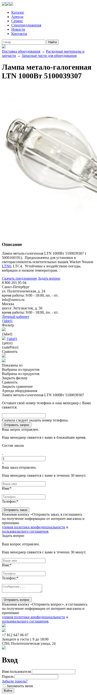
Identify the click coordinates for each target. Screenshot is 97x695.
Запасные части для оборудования (49, 56)
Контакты (19, 34)
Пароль (8, 676)
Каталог (17, 12)
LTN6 (6, 266)
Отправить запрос (16, 425)
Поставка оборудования (21, 51)
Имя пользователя (16, 672)
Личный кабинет (15, 317)
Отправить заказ (15, 510)
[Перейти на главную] (7, 4)
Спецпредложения (26, 25)
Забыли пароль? (15, 681)
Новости (18, 29)
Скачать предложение (19, 278)
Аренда (17, 17)
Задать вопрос (49, 278)
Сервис (17, 21)
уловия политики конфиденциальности (33, 527)
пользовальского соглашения (25, 531)
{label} (7, 321)
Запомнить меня (20, 686)
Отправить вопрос (17, 600)
